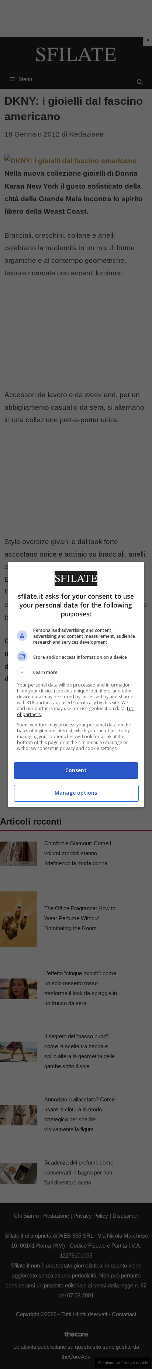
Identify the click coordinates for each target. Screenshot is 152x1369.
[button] (76, 672)
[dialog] (76, 684)
